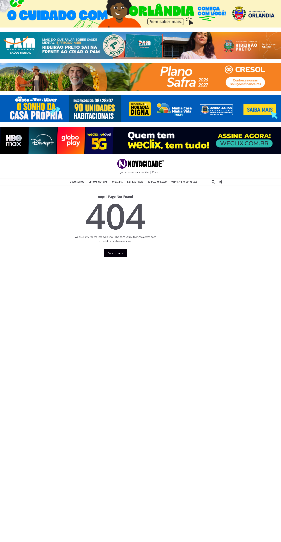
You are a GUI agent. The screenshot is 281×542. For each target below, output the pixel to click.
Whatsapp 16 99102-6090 (184, 181)
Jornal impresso (157, 181)
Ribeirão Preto (135, 181)
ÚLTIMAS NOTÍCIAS (98, 181)
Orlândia (117, 181)
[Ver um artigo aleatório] (220, 182)
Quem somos (77, 181)
